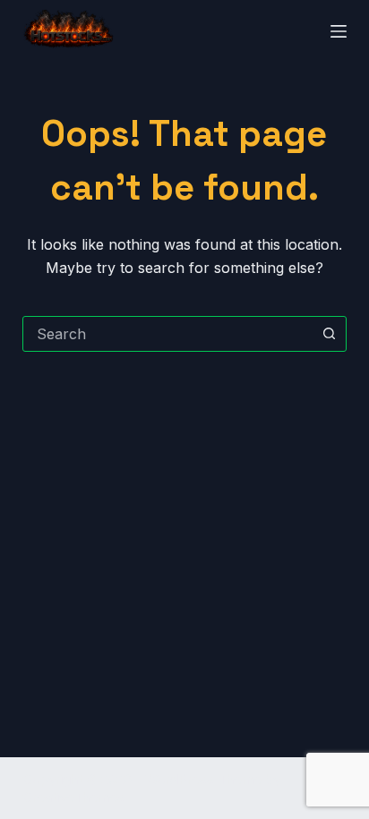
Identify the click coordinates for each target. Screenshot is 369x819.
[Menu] (338, 31)
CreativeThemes (73, 797)
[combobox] (168, 334)
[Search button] (329, 334)
